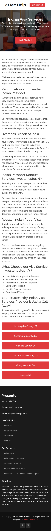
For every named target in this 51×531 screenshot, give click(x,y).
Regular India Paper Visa (14, 468)
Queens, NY (25, 375)
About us (8, 425)
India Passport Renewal (14, 458)
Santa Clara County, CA (25, 335)
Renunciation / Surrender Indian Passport (21, 473)
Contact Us (9, 435)
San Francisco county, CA (25, 355)
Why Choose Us (11, 430)
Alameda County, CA (25, 345)
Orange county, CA (25, 365)
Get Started (37, 5)
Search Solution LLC (30, 519)
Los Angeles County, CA (25, 326)
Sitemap (7, 440)
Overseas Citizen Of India (15, 463)
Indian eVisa (9, 453)
